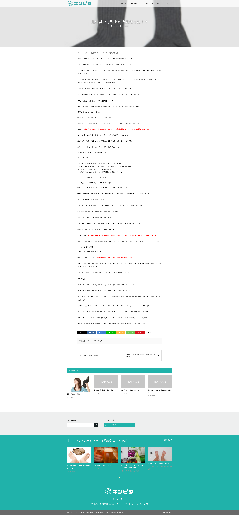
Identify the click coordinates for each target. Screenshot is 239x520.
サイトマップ (134, 504)
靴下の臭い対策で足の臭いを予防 (103, 390)
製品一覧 (123, 3)
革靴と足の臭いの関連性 (74, 394)
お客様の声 (133, 3)
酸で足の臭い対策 (133, 471)
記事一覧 (167, 440)
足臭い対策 (124, 471)
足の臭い (97, 341)
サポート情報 (156, 3)
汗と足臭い (97, 468)
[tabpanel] (121, 460)
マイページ (167, 3)
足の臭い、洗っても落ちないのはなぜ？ (160, 463)
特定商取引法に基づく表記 (99, 504)
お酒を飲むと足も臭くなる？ (102, 465)
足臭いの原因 (71, 471)
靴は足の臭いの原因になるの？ (130, 390)
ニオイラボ (144, 3)
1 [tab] (119, 477)
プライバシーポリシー (122, 504)
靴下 (102, 341)
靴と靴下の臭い (85, 341)
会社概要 (111, 504)
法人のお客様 (144, 504)
